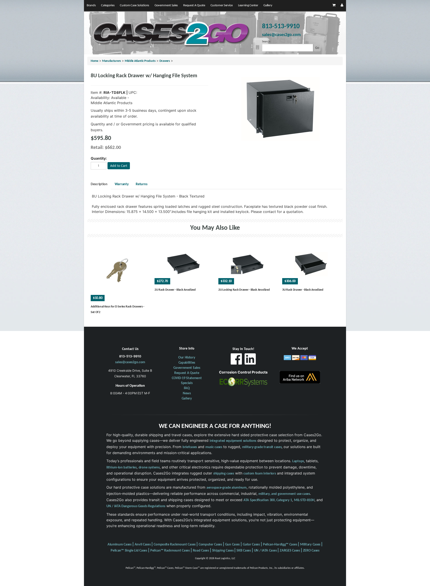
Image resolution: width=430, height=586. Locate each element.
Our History (186, 357)
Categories (107, 5)
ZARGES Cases (290, 550)
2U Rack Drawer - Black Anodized (175, 290)
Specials (187, 383)
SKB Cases (243, 550)
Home (94, 61)
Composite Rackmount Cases (175, 544)
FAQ (187, 388)
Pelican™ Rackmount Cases (170, 550)
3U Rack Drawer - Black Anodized (302, 290)
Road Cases (201, 550)
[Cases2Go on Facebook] (236, 360)
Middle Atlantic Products (140, 61)
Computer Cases (210, 544)
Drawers (164, 61)
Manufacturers (111, 61)
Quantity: (99, 158)
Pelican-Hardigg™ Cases (280, 544)
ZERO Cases (311, 550)
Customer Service (222, 5)
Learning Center (248, 5)
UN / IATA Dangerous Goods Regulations (135, 506)
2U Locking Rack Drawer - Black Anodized (244, 290)
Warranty (122, 184)
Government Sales (166, 5)
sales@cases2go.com (130, 362)
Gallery (267, 5)
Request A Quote (194, 5)
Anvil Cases (143, 544)
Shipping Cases (223, 550)
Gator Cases (251, 544)
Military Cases (310, 544)
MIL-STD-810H (304, 500)
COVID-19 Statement (187, 378)
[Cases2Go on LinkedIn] (250, 360)
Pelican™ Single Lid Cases (129, 550)
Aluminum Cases (119, 544)
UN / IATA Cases (265, 550)
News (187, 393)
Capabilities (186, 363)
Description (99, 184)
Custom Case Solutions (134, 5)
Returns (141, 184)
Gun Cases (232, 544)
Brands (91, 5)
